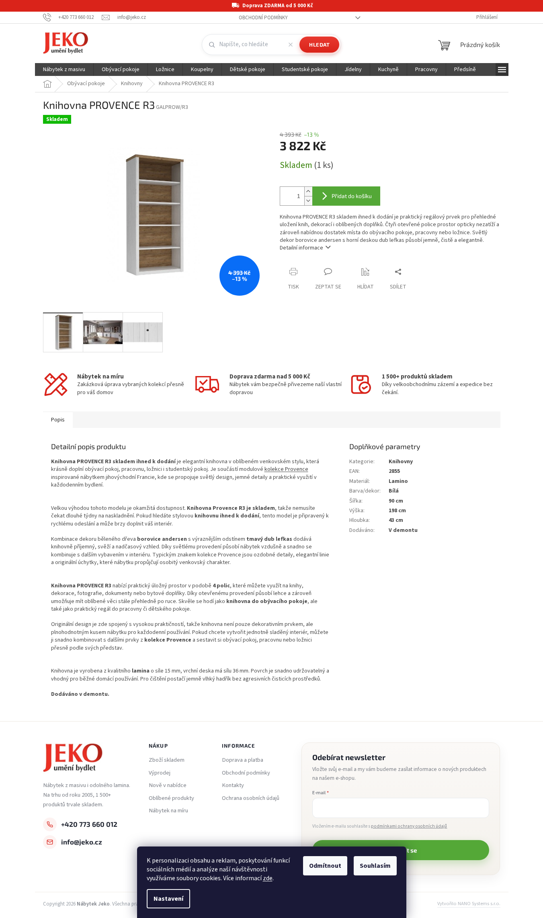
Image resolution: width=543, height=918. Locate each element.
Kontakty (233, 785)
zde (268, 878)
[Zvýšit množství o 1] (308, 191)
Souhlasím (375, 865)
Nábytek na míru (168, 811)
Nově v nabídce (167, 785)
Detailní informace (301, 248)
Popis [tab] (58, 420)
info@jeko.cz (81, 842)
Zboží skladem (166, 760)
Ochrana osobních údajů (250, 798)
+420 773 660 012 (89, 824)
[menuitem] (64, 69)
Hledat (319, 44)
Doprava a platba (242, 760)
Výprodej (159, 773)
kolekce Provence (286, 469)
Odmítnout (325, 865)
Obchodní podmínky (263, 17)
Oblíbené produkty (171, 798)
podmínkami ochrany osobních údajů (409, 826)
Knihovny (401, 462)
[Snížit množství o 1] (308, 200)
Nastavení (168, 898)
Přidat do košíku (352, 195)
